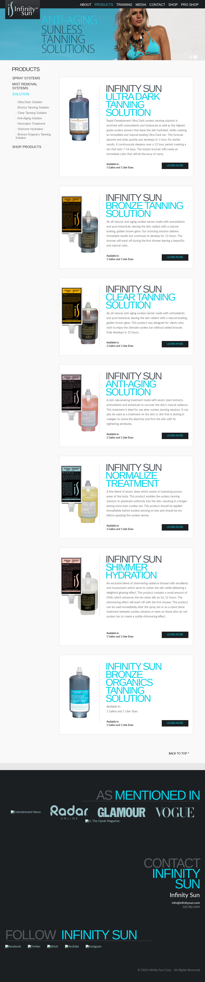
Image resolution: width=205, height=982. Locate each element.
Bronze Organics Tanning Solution (33, 136)
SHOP (173, 5)
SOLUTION (20, 94)
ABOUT (85, 5)
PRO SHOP (190, 5)
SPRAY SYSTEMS (26, 78)
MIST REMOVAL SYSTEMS (24, 86)
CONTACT (157, 5)
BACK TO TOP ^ (179, 753)
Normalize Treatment (31, 123)
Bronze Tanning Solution (33, 107)
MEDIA (141, 5)
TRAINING (124, 5)
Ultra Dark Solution (29, 102)
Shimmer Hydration (30, 129)
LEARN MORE (175, 165)
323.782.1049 (191, 907)
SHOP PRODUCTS (26, 147)
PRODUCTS (103, 5)
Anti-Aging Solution (29, 118)
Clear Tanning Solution (32, 112)
